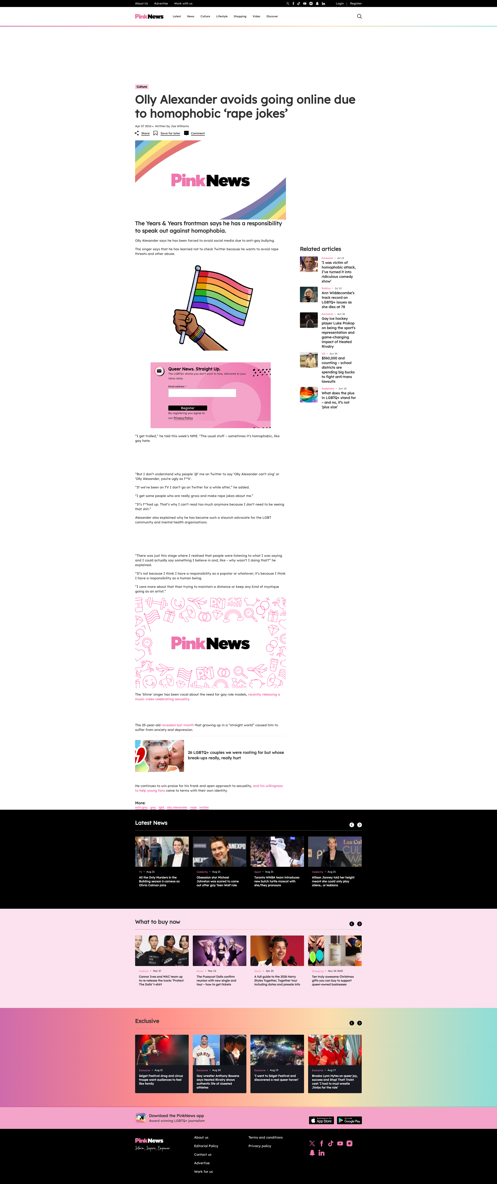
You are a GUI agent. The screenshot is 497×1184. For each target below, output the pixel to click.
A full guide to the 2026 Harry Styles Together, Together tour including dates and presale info (277, 980)
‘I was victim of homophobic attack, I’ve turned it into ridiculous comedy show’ (339, 271)
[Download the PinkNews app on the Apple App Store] (321, 1120)
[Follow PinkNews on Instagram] (349, 1144)
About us (201, 1137)
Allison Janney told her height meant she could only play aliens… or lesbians (333, 881)
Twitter (204, 807)
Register (356, 3)
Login (340, 3)
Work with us (183, 3)
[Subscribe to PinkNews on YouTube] (340, 1144)
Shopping (240, 16)
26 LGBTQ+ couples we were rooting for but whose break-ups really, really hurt (236, 755)
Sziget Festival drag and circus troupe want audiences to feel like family (161, 1079)
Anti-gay (141, 807)
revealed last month (178, 725)
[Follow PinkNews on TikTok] (331, 1144)
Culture (205, 16)
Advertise (161, 3)
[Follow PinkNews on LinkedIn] (323, 3)
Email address (182, 386)
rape (193, 807)
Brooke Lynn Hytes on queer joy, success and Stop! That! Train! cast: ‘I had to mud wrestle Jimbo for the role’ (335, 1081)
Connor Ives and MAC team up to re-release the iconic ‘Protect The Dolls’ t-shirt (161, 980)
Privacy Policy (183, 418)
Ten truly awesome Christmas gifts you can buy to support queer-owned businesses (333, 980)
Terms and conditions (265, 1137)
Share (145, 133)
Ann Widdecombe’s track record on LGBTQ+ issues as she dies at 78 (338, 300)
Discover (272, 16)
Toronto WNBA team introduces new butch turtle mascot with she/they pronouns (276, 881)
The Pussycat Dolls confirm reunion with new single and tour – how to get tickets (216, 980)
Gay (153, 807)
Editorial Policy (206, 1146)
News (190, 16)
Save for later (170, 133)
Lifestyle (222, 16)
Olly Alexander (177, 807)
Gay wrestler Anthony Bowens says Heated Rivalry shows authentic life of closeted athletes (218, 1081)
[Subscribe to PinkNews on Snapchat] (312, 1153)
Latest (177, 16)
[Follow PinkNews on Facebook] (322, 1144)
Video (256, 16)
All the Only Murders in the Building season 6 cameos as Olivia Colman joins (159, 881)
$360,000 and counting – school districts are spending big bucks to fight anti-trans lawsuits (338, 370)
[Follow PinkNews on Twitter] (312, 1144)
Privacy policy (259, 1146)
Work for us (203, 1171)
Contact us (202, 1154)
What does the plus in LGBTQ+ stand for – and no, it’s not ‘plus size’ (339, 400)
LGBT (161, 807)
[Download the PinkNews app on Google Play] (349, 1120)
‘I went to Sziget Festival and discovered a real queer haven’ (276, 1077)
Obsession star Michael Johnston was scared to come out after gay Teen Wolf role (218, 881)
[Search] (359, 16)
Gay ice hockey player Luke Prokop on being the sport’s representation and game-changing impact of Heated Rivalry (338, 332)
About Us (141, 3)
